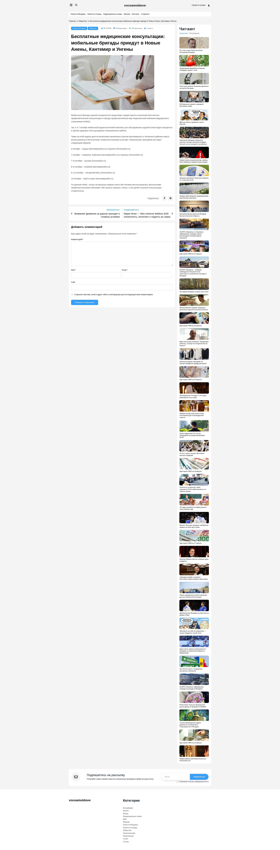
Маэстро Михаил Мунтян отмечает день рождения (194, 560)
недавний (183, 33)
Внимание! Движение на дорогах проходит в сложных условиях (97, 215)
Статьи (126, 842)
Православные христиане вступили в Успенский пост (193, 760)
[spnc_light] (209, 5)
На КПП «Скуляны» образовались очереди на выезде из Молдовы (192, 688)
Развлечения (128, 836)
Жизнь (125, 814)
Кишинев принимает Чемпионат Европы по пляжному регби (194, 179)
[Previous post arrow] (72, 213)
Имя (73, 270)
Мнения (127, 14)
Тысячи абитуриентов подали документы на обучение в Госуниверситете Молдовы (190, 725)
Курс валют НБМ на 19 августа (191, 379)
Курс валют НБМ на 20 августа (191, 325)
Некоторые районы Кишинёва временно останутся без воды (194, 87)
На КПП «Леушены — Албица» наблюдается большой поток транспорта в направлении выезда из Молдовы (193, 273)
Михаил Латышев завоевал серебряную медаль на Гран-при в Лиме (194, 526)
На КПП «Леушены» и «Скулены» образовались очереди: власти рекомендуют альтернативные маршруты (192, 235)
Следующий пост (131, 210)
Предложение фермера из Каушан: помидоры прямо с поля (192, 69)
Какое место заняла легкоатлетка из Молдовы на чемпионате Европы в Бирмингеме (193, 651)
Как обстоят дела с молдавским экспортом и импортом (191, 670)
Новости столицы (94, 14)
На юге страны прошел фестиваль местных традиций (192, 454)
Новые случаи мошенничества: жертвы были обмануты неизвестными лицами (194, 161)
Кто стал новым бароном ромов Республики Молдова (191, 51)
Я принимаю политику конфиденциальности (193, 781)
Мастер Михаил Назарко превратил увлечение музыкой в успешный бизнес (194, 308)
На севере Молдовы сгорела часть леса (194, 292)
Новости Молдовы (78, 14)
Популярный (194, 33)
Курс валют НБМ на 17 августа (191, 543)
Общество (93, 28)
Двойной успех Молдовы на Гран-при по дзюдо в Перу (194, 614)
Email (125, 270)
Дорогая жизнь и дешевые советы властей (192, 123)
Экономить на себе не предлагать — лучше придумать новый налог (193, 632)
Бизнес (126, 811)
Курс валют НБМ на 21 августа (191, 254)
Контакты (135, 14)
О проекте (145, 14)
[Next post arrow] (172, 213)
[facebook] (164, 198)
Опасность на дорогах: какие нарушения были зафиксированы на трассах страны (193, 489)
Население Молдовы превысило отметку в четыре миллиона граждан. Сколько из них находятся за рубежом (193, 142)
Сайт (73, 282)
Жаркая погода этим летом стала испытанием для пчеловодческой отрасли (192, 415)
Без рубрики (128, 808)
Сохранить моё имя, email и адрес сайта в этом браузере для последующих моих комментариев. (113, 294)
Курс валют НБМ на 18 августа (191, 471)
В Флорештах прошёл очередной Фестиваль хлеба (191, 105)
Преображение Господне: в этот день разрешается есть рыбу (193, 396)
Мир (124, 819)
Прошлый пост (113, 210)
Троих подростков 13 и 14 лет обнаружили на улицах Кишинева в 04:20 (192, 435)
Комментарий (77, 239)
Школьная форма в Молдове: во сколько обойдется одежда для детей (193, 362)
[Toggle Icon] (71, 5)
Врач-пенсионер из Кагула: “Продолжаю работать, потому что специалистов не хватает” (194, 343)
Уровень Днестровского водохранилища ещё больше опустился (194, 197)
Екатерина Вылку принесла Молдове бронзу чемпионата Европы (193, 215)
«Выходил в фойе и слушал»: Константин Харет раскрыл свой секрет (194, 578)
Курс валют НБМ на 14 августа (191, 743)
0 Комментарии (121, 28)
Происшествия (129, 833)
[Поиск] (76, 5)
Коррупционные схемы (112, 14)
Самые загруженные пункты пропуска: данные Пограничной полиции (193, 596)
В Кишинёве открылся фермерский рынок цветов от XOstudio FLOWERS (193, 706)
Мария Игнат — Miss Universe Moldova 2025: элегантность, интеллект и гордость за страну (147, 215)
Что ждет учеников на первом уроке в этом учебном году (193, 508)
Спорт (125, 839)
